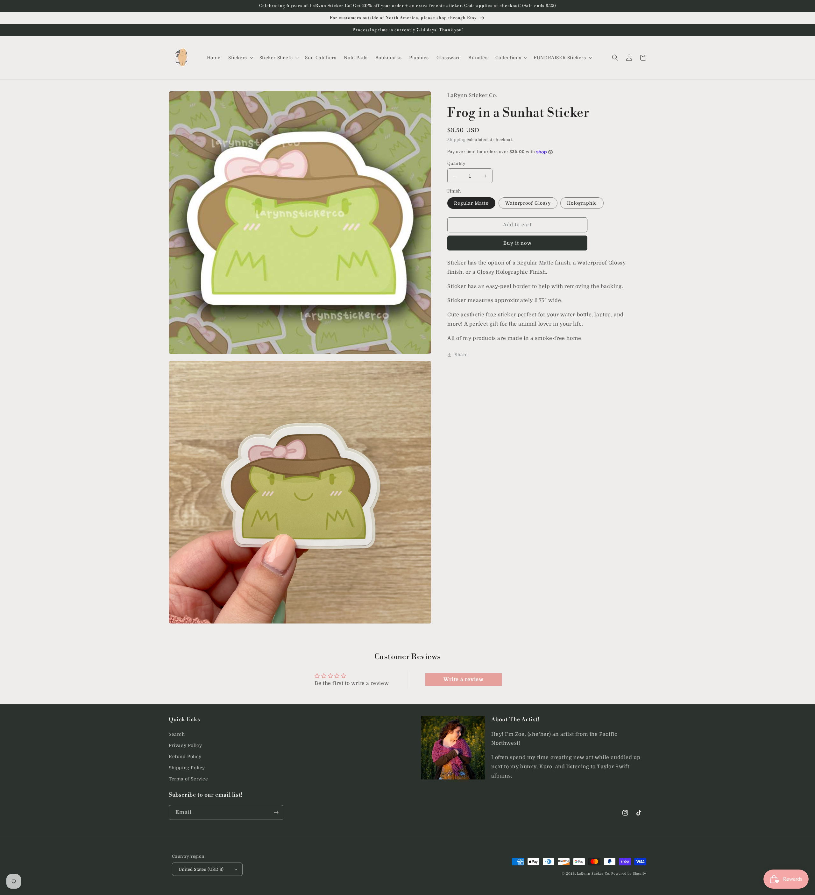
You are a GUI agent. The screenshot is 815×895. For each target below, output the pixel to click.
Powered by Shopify (628, 873)
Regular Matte (471, 203)
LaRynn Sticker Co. (593, 873)
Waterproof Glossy (528, 203)
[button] (240, 57)
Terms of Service (188, 778)
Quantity (456, 163)
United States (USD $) (201, 869)
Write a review (463, 679)
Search (177, 734)
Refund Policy (185, 756)
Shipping (456, 139)
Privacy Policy (185, 745)
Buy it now (517, 243)
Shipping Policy (187, 767)
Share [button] (461, 354)
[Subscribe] (276, 812)
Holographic (582, 203)
